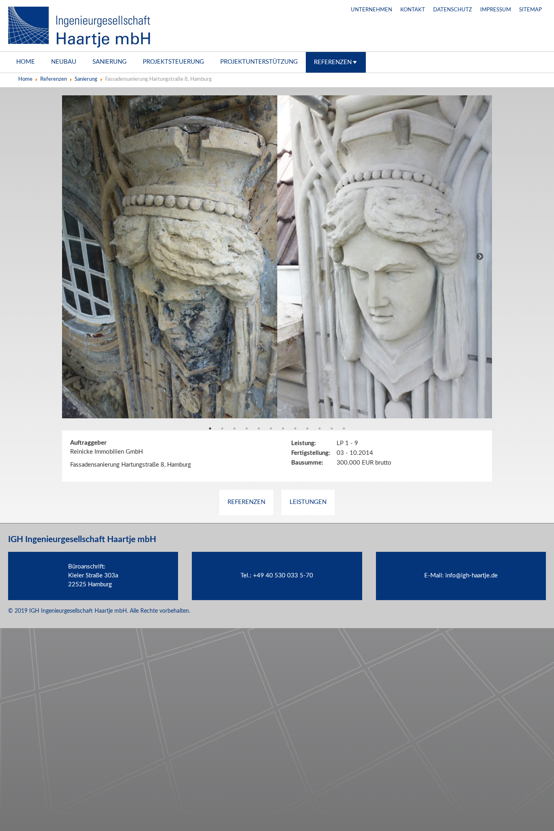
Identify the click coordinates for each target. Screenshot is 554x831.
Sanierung (109, 62)
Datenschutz (452, 10)
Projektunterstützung (259, 62)
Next (480, 257)
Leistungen (308, 502)
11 (332, 428)
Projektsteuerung (173, 62)
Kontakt (412, 10)
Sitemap (530, 10)
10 (320, 428)
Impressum (495, 10)
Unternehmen (371, 10)
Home (25, 62)
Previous (74, 257)
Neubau (63, 62)
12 (344, 428)
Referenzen (333, 62)
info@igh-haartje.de (471, 576)
